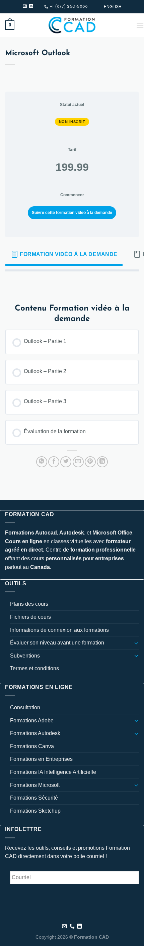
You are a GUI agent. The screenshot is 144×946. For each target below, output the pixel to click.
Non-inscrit (72, 122)
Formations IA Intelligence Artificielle (53, 772)
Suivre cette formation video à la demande (72, 212)
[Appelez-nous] (72, 926)
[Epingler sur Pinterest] (90, 461)
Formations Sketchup (35, 811)
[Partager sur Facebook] (53, 461)
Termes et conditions (34, 668)
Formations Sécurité (34, 798)
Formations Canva (32, 746)
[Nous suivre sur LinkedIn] (31, 6)
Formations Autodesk (35, 733)
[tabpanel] (72, 282)
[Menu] (140, 25)
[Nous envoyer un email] (25, 6)
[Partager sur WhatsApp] (41, 461)
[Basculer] (136, 643)
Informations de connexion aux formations (59, 630)
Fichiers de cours (30, 617)
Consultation (25, 707)
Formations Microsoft (35, 785)
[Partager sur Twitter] (65, 461)
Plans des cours (29, 604)
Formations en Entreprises (41, 759)
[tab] (64, 254)
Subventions (25, 656)
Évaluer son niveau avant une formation (57, 642)
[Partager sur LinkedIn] (102, 461)
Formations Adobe (32, 720)
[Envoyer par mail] (78, 461)
